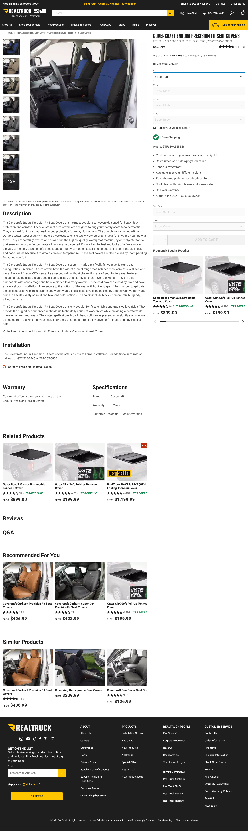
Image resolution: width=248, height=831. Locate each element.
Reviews (167, 747)
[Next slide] (243, 321)
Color (155, 220)
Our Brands (86, 747)
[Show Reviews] (232, 47)
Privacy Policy (88, 762)
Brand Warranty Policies (218, 791)
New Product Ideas (132, 776)
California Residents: (117, 414)
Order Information (215, 740)
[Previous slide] (155, 321)
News (83, 754)
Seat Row (157, 206)
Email (11, 766)
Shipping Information (216, 754)
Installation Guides (132, 733)
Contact (220, 3)
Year (155, 71)
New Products (56, 24)
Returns (209, 769)
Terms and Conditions (187, 820)
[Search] (170, 13)
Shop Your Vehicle (29, 24)
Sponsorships (171, 754)
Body (155, 113)
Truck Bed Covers (81, 24)
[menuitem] (7, 25)
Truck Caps (104, 24)
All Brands (127, 754)
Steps (121, 24)
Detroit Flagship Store (93, 795)
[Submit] (62, 773)
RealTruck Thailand (174, 800)
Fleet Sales (211, 805)
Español (209, 798)
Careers (84, 740)
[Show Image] (11, 47)
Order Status (238, 3)
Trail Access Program (175, 762)
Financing (210, 747)
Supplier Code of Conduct (94, 769)
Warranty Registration (217, 783)
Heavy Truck (129, 769)
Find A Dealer (212, 776)
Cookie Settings (165, 820)
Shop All (7, 24)
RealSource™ (170, 733)
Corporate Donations (175, 740)
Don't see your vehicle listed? (171, 127)
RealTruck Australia (174, 779)
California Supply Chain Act (141, 820)
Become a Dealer (89, 788)
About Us (85, 733)
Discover (151, 24)
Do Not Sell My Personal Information (107, 820)
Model (156, 99)
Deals (135, 24)
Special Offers (129, 762)
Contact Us (211, 733)
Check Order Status (215, 762)
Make (155, 85)
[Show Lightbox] (84, 84)
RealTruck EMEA (172, 786)
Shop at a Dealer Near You (195, 3)
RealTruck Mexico (173, 793)
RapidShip (127, 740)
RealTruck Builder (125, 3)
